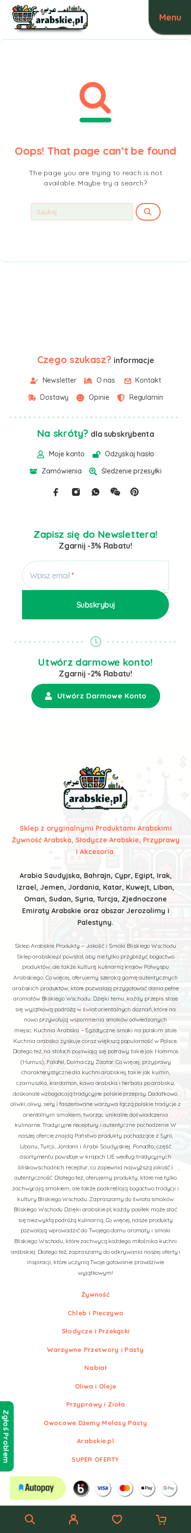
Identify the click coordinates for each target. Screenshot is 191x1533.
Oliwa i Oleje (96, 1386)
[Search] (29, 1519)
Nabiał (95, 1367)
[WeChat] (115, 492)
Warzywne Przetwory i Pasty (95, 1349)
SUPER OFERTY (95, 1459)
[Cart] (161, 1521)
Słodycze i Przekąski (96, 1331)
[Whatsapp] (95, 492)
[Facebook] (56, 492)
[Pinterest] (134, 492)
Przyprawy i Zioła (95, 1404)
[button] (95, 696)
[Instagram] (76, 492)
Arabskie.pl (95, 1441)
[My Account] (73, 1521)
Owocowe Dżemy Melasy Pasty (95, 1423)
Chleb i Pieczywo (95, 1313)
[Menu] (170, 17)
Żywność (95, 1294)
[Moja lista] (117, 1521)
